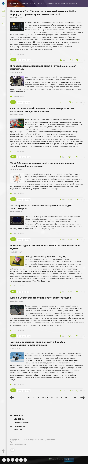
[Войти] (3, 10)
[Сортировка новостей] (3, 24)
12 (38, 397)
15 (52, 397)
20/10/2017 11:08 (16, 301)
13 (43, 397)
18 (66, 397)
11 (33, 397)
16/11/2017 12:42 (16, 212)
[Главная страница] (3, 3)
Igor (64, 60)
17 (61, 397)
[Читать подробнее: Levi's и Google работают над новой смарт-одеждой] (13, 335)
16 (57, 397)
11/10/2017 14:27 (16, 348)
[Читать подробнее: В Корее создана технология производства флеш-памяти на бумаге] (13, 291)
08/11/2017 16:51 (16, 252)
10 (29, 397)
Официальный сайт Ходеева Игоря (41, 439)
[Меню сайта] (3, 17)
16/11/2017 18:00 (16, 169)
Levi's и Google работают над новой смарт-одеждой (40, 298)
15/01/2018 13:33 (16, 18)
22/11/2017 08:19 (16, 115)
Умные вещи (19, 54)
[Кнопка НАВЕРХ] (3, 451)
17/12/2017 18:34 (16, 72)
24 (75, 397)
